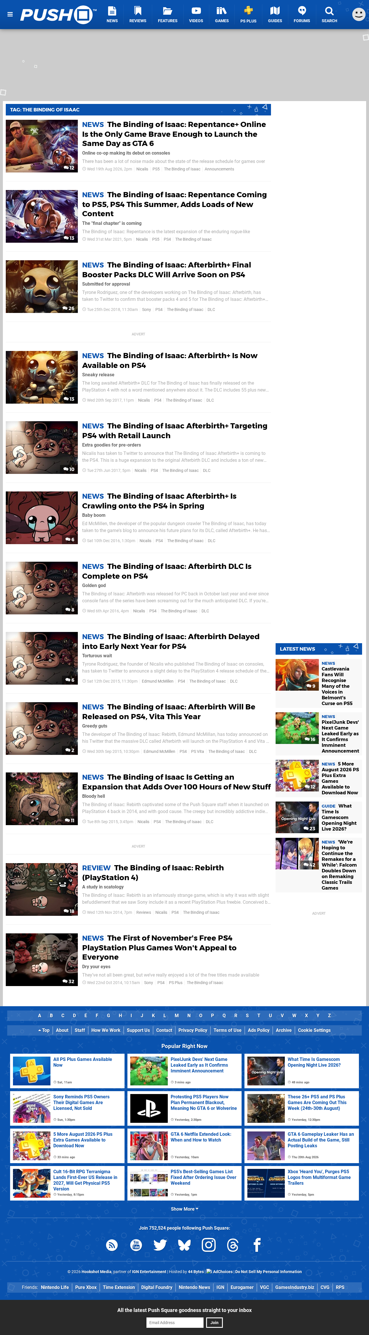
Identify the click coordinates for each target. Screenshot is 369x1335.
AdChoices (222, 1271)
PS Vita (197, 751)
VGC (264, 1287)
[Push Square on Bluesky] (184, 1246)
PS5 (156, 169)
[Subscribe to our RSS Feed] (112, 1246)
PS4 (167, 239)
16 (312, 739)
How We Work (106, 1030)
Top (45, 1030)
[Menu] (10, 14)
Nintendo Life (55, 1287)
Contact (164, 1030)
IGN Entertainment (149, 1271)
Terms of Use (228, 1030)
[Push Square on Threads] (233, 1246)
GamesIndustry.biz (294, 1287)
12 (71, 168)
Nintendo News (194, 1287)
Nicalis (142, 169)
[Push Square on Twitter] (160, 1246)
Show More (183, 1209)
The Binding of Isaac (182, 169)
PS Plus (175, 982)
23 (311, 828)
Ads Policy (259, 1030)
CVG (325, 1287)
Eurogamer (242, 1287)
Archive (284, 1030)
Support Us (138, 1030)
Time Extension (119, 1287)
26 (70, 308)
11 (72, 820)
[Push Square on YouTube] (136, 1246)
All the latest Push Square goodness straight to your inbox (184, 1310)
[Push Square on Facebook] (257, 1246)
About (62, 1030)
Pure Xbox (86, 1287)
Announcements (219, 169)
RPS (340, 1287)
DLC (211, 309)
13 (71, 238)
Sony (146, 309)
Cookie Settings (314, 1030)
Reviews (143, 912)
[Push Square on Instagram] (208, 1246)
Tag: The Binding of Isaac (45, 110)
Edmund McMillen (158, 681)
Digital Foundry (156, 1287)
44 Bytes (196, 1271)
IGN (220, 1287)
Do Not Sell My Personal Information (268, 1271)
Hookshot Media (97, 1271)
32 (70, 981)
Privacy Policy (192, 1030)
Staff (80, 1030)
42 (311, 865)
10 (71, 469)
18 (71, 911)
